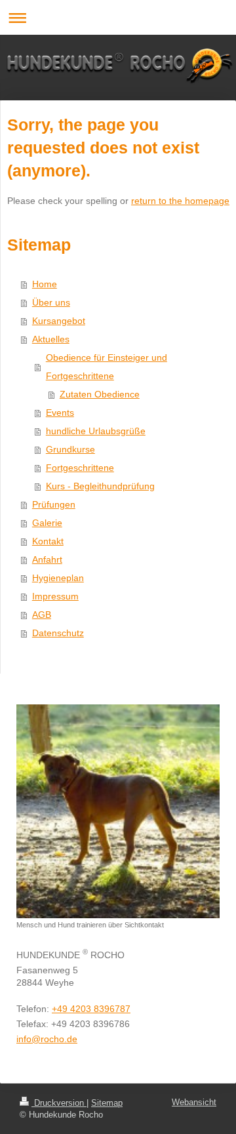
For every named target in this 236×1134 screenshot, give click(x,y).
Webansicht (194, 1102)
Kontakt (48, 541)
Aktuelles (50, 339)
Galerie (47, 522)
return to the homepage (180, 200)
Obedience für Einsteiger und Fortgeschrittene (106, 366)
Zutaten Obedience (100, 394)
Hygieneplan (58, 578)
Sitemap (107, 1103)
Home (44, 284)
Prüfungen (53, 504)
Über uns (51, 302)
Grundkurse (70, 449)
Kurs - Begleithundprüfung (100, 486)
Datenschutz (58, 633)
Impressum (55, 596)
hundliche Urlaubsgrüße (96, 431)
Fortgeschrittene (80, 467)
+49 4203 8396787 (91, 1008)
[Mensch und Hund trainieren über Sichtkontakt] (118, 811)
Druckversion (59, 1103)
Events (60, 412)
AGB (41, 614)
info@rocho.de (46, 1039)
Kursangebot (58, 320)
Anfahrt (47, 559)
